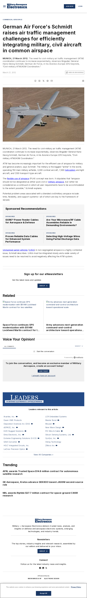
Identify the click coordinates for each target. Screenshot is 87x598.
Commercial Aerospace (12, 19)
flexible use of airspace (18, 178)
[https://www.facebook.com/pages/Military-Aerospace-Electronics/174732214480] (40, 568)
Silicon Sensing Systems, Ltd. (58, 435)
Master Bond (50, 420)
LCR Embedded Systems (56, 416)
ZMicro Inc (50, 445)
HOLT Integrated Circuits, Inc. (16, 445)
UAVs (31, 250)
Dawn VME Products (13, 420)
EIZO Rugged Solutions (14, 431)
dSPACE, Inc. (9, 427)
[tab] (9, 346)
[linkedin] (39, 81)
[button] (4, 6)
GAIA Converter (10, 442)
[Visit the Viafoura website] (78, 357)
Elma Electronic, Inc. (12, 435)
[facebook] (35, 81)
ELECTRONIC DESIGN (51, 578)
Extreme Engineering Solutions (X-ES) (20, 438)
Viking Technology (53, 442)
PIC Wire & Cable (52, 431)
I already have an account (43, 375)
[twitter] (43, 81)
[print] (83, 81)
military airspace (56, 182)
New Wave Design (53, 427)
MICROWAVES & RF (34, 578)
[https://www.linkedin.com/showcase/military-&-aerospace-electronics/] (43, 568)
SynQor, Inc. (50, 438)
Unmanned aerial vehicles (15, 250)
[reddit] (47, 81)
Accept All (43, 593)
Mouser (48, 424)
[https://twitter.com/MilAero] (46, 568)
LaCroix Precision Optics (14, 449)
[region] (43, 352)
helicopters (70, 170)
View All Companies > (43, 454)
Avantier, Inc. (9, 416)
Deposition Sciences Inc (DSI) (17, 424)
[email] (52, 81)
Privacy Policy (76, 587)
